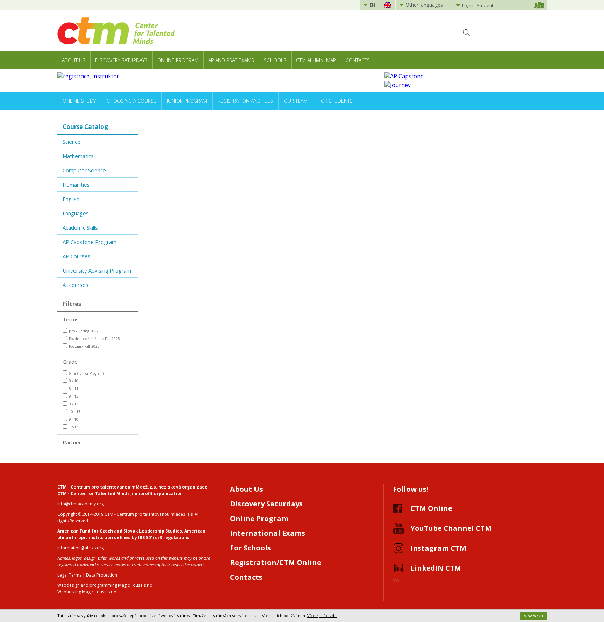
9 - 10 (73, 419)
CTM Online (431, 508)
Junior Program (187, 100)
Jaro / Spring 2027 (84, 330)
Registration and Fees (245, 100)
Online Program (178, 60)
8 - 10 (73, 380)
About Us (73, 60)
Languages (76, 213)
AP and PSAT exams (231, 60)
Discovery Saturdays (121, 60)
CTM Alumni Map (316, 60)
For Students (335, 100)
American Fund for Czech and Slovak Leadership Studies (119, 531)
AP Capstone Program (89, 241)
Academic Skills (80, 227)
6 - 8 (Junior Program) (86, 373)
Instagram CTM (438, 548)
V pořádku (533, 616)
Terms (71, 319)
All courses (75, 284)
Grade (70, 361)
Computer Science (84, 170)
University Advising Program (97, 270)
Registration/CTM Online (275, 562)
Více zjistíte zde (322, 615)
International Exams (267, 533)
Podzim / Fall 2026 (84, 346)
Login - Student (478, 5)
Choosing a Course (131, 100)
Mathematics (78, 155)
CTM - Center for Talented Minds (93, 494)
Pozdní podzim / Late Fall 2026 (94, 338)
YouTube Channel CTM (450, 528)
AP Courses (77, 256)
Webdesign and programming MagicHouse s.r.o (104, 585)
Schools (275, 60)
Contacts (358, 60)
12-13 (73, 427)
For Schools (250, 547)
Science (71, 141)
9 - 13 (73, 404)
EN (372, 5)
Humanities (76, 184)
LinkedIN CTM (435, 568)
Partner (72, 442)
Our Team (296, 100)
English (71, 198)
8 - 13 (73, 396)
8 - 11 (73, 388)
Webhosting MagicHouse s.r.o (86, 592)
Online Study (79, 100)
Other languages (424, 4)
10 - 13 (74, 411)
